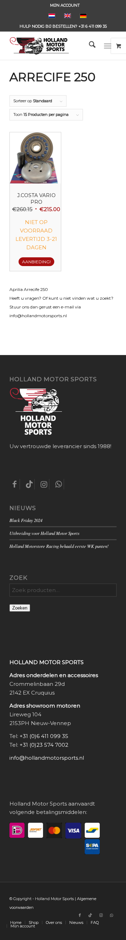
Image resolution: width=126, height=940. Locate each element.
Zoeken (19, 608)
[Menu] (107, 45)
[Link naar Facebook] (80, 915)
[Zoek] (89, 46)
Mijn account (65, 5)
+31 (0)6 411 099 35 (44, 736)
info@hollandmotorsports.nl (46, 757)
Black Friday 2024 (25, 520)
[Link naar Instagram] (101, 915)
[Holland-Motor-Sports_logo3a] (52, 46)
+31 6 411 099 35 (92, 26)
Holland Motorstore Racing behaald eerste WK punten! (58, 546)
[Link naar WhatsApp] (111, 915)
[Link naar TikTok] (90, 915)
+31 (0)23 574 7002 (44, 744)
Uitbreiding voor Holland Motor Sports (44, 533)
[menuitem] (65, 5)
